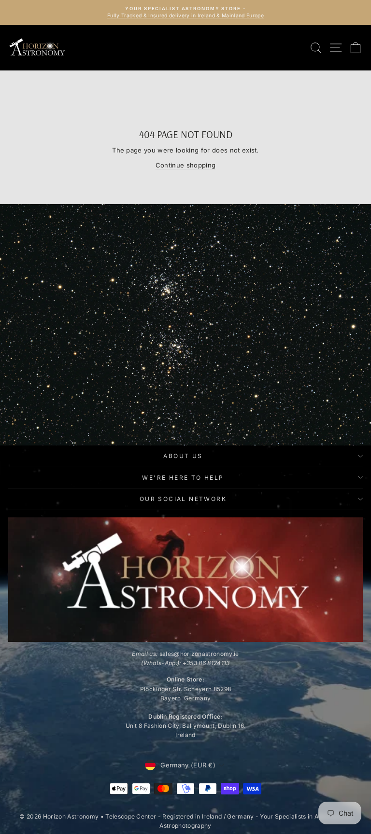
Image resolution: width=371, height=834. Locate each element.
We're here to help (183, 477)
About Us (182, 455)
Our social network (183, 498)
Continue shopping (186, 165)
